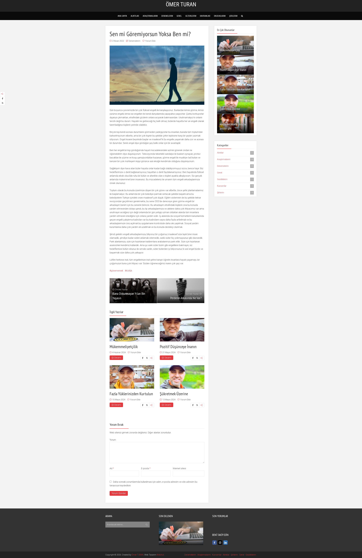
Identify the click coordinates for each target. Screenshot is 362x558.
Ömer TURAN (138, 555)
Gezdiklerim (190, 16)
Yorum (113, 439)
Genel (179, 16)
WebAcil (160, 555)
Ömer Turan (181, 4)
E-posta (145, 468)
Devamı (117, 358)
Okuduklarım (220, 16)
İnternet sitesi (179, 468)
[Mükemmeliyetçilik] (132, 329)
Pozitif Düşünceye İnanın (178, 346)
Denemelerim (167, 16)
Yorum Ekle (150, 41)
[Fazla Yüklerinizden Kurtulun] (132, 377)
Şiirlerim (233, 16)
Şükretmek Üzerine (174, 393)
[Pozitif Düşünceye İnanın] (182, 329)
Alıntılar (135, 16)
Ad (112, 468)
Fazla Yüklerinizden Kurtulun (131, 393)
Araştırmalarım (150, 16)
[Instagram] (220, 542)
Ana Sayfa (122, 16)
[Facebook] (214, 542)
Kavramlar (205, 16)
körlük (129, 270)
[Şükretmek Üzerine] (182, 377)
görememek (117, 270)
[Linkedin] (225, 542)
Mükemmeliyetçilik (124, 346)
